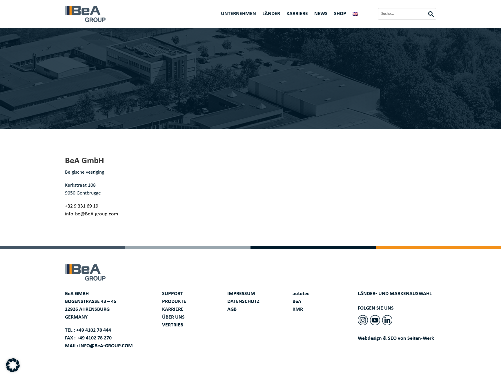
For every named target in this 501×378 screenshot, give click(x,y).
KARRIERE (173, 309)
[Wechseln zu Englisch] (355, 15)
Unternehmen (238, 14)
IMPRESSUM (241, 294)
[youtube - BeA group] (375, 320)
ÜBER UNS (173, 317)
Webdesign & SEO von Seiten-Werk (396, 338)
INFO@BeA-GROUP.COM (106, 346)
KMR (298, 309)
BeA (297, 301)
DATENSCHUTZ (243, 301)
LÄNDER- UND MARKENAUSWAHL (395, 294)
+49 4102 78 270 (94, 338)
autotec (301, 294)
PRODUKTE (174, 301)
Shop (340, 14)
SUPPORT (172, 294)
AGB (232, 309)
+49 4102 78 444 (93, 330)
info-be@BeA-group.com (91, 214)
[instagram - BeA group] (363, 320)
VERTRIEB (172, 325)
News (321, 14)
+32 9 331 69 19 (81, 206)
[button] (13, 365)
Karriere (297, 14)
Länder (271, 14)
